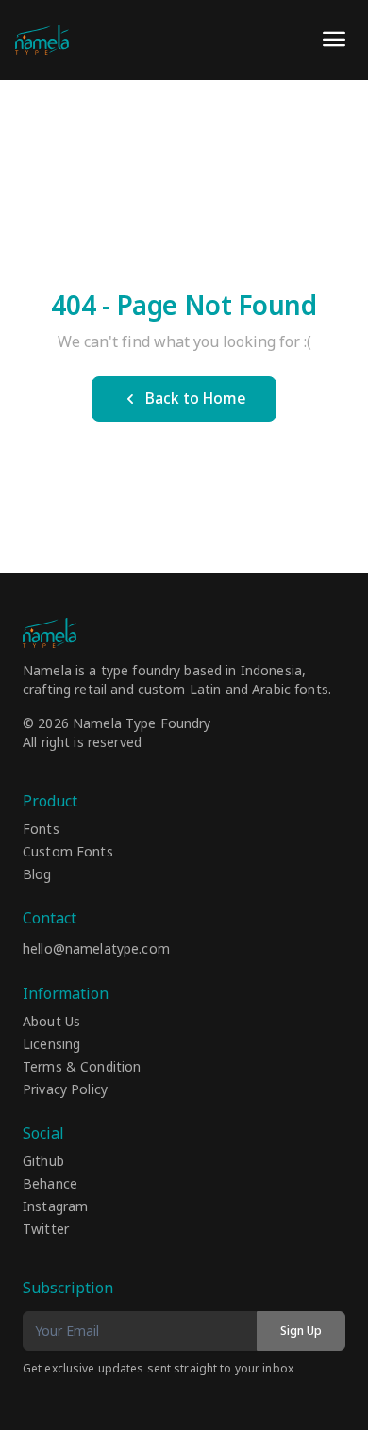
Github (43, 1162)
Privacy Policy (65, 1090)
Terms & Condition (82, 1067)
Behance (50, 1184)
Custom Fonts (68, 852)
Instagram (55, 1207)
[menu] (334, 39)
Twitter (46, 1230)
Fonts (41, 830)
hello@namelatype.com (96, 949)
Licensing (51, 1045)
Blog (37, 875)
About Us (51, 1022)
